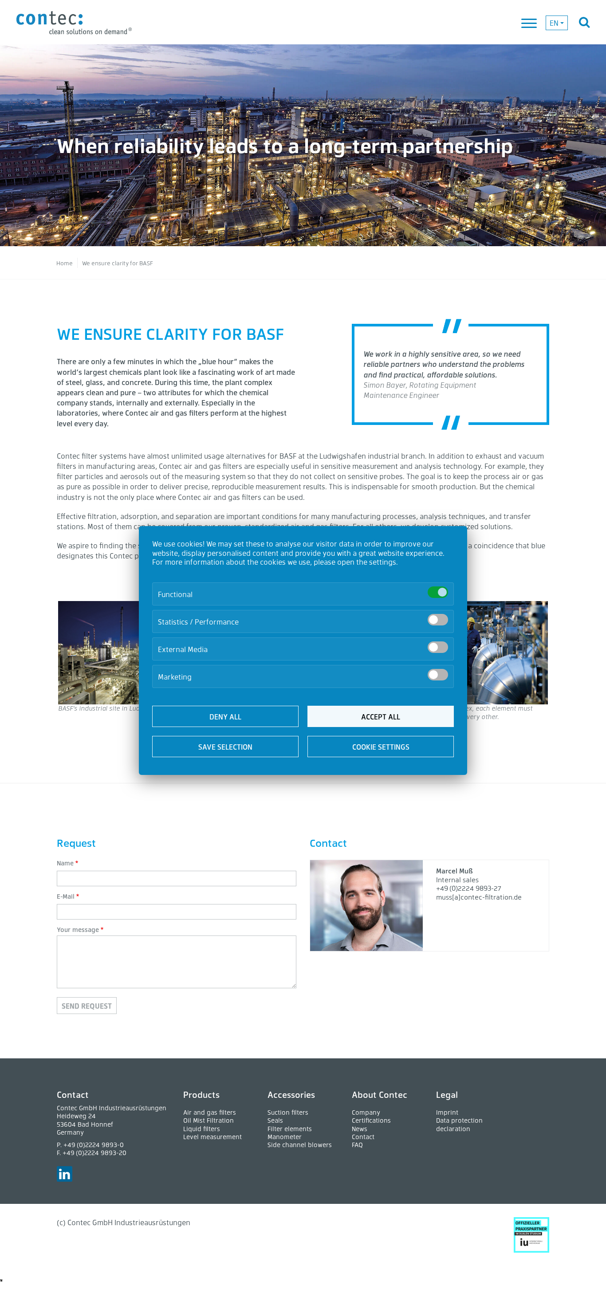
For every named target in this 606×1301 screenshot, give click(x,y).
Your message (78, 929)
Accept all (380, 716)
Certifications (371, 1120)
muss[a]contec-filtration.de (479, 896)
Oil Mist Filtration (208, 1120)
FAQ (357, 1144)
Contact (363, 1136)
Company (366, 1112)
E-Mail (66, 896)
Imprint (447, 1112)
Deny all (225, 716)
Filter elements (290, 1128)
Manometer (285, 1136)
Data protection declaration (459, 1124)
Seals (275, 1120)
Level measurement (212, 1136)
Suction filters (288, 1112)
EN (554, 23)
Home (64, 263)
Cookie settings (380, 746)
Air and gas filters (209, 1112)
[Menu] (530, 24)
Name (65, 863)
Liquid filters (201, 1128)
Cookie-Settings (23, 1281)
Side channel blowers (300, 1144)
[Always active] (438, 592)
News (359, 1128)
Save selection (225, 746)
